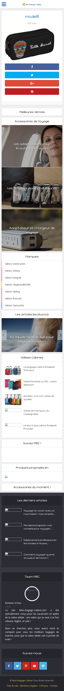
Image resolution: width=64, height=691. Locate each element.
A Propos (43, 685)
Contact (53, 685)
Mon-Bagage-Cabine (22, 680)
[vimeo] (43, 666)
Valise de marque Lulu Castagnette (36, 412)
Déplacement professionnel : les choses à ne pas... (40, 542)
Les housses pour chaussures (32, 188)
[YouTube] (34, 666)
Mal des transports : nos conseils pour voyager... (38, 527)
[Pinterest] (26, 666)
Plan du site (12, 685)
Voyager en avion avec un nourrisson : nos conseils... (39, 512)
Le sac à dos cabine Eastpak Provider (40, 427)
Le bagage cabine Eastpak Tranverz (39, 369)
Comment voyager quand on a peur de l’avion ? (39, 556)
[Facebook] (9, 666)
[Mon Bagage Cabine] (32, 4)
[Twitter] (17, 666)
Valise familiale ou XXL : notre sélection (40, 383)
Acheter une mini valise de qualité (38, 398)
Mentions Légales (29, 685)
